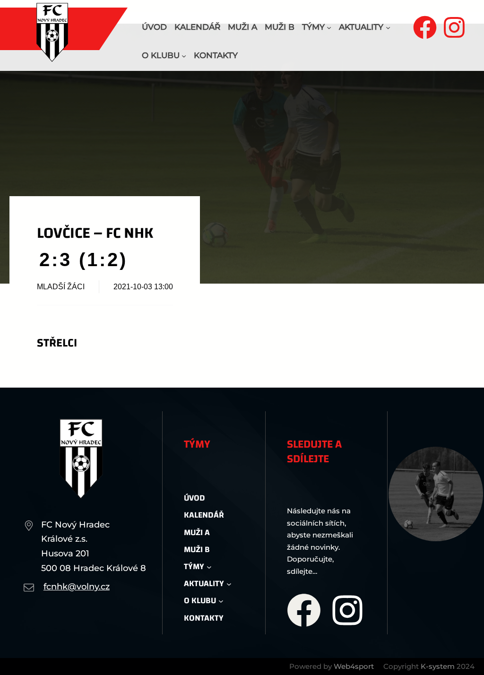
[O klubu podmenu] (184, 55)
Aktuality (361, 27)
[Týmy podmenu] (329, 27)
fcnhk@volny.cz (76, 586)
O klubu (161, 55)
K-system (438, 666)
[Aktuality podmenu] (388, 27)
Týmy (313, 27)
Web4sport (354, 666)
